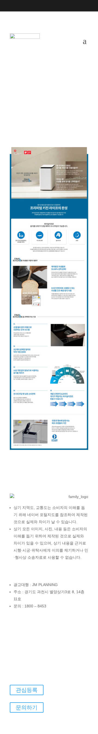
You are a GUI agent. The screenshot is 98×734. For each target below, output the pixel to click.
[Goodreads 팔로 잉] (70, 628)
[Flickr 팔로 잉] (27, 628)
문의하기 (27, 707)
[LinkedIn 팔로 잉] (38, 5)
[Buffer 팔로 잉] (48, 617)
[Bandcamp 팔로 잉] (15, 617)
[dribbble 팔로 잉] (80, 617)
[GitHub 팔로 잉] (60, 628)
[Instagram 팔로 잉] (16, 5)
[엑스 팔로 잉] (27, 5)
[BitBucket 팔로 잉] (37, 617)
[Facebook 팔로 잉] (5, 5)
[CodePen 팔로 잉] (58, 617)
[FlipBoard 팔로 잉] (38, 628)
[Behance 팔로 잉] (26, 617)
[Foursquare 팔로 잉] (49, 628)
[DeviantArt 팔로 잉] (69, 617)
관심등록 (27, 690)
